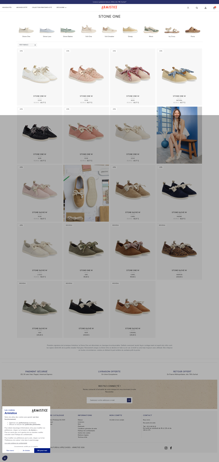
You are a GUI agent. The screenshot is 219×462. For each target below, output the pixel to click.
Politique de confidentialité (86, 431)
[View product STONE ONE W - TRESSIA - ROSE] (86, 129)
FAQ (79, 424)
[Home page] (109, 7)
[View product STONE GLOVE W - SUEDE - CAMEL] (132, 187)
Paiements (81, 426)
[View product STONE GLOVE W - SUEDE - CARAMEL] (132, 303)
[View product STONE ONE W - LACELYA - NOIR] (39, 129)
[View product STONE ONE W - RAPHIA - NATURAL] (179, 71)
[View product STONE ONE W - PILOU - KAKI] (86, 245)
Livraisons (81, 422)
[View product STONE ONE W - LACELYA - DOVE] (39, 71)
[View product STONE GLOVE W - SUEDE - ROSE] (39, 187)
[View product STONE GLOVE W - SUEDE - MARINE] (179, 187)
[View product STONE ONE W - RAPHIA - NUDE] (132, 71)
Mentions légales (83, 435)
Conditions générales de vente (87, 428)
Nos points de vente (149, 423)
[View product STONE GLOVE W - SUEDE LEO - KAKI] (39, 303)
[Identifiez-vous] (205, 8)
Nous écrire (146, 420)
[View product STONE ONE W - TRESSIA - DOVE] (132, 129)
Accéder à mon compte (117, 420)
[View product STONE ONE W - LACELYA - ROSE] (86, 71)
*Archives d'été (82, 437)
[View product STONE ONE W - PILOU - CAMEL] (132, 245)
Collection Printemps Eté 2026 (55, 420)
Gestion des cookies (84, 433)
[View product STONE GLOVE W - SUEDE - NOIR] (86, 303)
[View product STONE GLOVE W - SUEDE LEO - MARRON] (179, 245)
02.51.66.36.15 (151, 426)
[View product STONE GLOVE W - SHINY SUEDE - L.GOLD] (39, 245)
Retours (80, 420)
